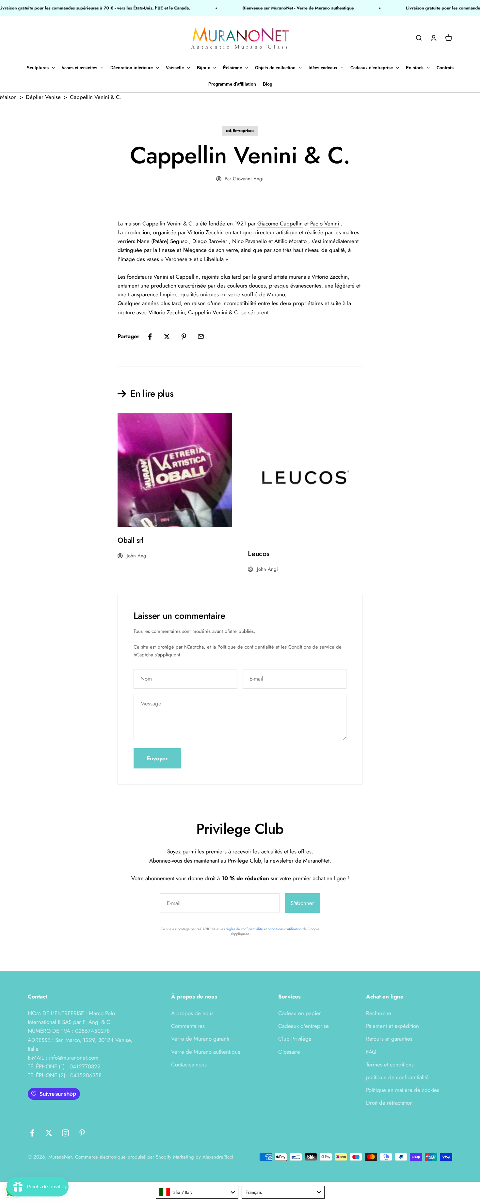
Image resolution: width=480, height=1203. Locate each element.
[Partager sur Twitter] (166, 336)
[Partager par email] (200, 336)
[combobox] (197, 1192)
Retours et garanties (389, 1039)
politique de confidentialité (397, 1077)
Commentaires (188, 1026)
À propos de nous (192, 1013)
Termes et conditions (390, 1064)
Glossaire (289, 1052)
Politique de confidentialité (245, 647)
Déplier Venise (43, 97)
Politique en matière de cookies (402, 1090)
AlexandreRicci (217, 1157)
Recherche (378, 1013)
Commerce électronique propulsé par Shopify (123, 1157)
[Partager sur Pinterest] (183, 336)
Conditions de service (311, 647)
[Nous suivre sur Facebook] (32, 1133)
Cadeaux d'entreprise (303, 1026)
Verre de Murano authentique (206, 1052)
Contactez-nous (189, 1064)
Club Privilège (295, 1039)
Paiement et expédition (392, 1026)
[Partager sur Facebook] (149, 336)
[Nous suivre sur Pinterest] (82, 1133)
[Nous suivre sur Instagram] (65, 1133)
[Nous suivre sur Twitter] (48, 1133)
